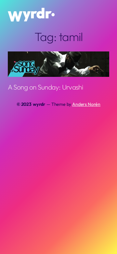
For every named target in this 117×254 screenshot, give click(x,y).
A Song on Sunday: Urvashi (45, 87)
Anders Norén (86, 104)
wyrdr (39, 104)
